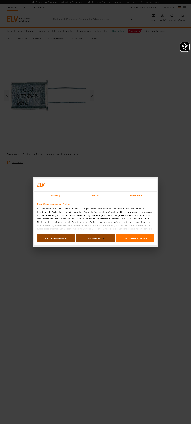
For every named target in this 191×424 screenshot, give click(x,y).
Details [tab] (95, 195)
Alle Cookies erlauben (135, 238)
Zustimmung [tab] (54, 195)
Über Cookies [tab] (136, 195)
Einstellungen (94, 238)
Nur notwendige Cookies (56, 238)
